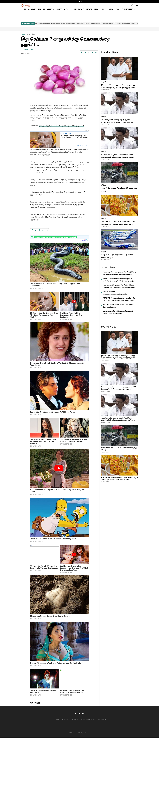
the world (109, 9)
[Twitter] (79, 1)
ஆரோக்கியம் (31, 34)
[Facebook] (77, 1)
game (102, 9)
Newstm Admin (28, 49)
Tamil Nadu (32, 9)
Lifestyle (50, 9)
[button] (137, 6)
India (96, 9)
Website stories (128, 9)
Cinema (59, 9)
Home (24, 9)
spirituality (79, 9)
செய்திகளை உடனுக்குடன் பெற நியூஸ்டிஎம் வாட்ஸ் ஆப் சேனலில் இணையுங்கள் (55, 237)
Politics (41, 9)
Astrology (68, 9)
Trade (118, 9)
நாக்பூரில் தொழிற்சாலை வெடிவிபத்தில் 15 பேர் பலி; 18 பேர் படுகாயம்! (61, 126)
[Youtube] (82, 1)
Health (89, 9)
